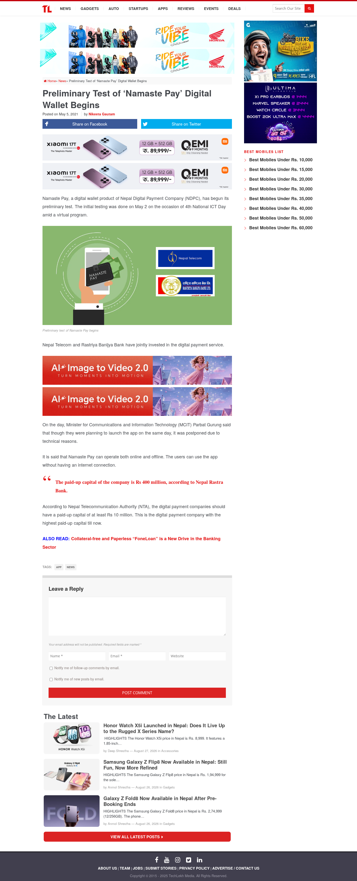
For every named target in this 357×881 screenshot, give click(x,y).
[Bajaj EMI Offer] (280, 80)
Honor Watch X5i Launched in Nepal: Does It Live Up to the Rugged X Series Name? (164, 728)
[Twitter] (188, 859)
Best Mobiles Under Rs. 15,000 (280, 169)
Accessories (170, 750)
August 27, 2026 (145, 750)
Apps (163, 8)
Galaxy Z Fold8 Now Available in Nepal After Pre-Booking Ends (160, 801)
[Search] (309, 8)
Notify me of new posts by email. (79, 678)
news (71, 567)
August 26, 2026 (147, 787)
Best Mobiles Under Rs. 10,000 (280, 159)
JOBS (138, 868)
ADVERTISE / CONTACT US (235, 868)
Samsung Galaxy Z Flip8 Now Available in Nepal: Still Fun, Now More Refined (165, 764)
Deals (234, 8)
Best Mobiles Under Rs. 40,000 (280, 208)
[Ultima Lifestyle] (280, 142)
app (58, 567)
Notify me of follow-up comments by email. (86, 667)
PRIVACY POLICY (194, 868)
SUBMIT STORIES (161, 868)
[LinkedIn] (199, 859)
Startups (138, 8)
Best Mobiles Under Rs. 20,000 (280, 179)
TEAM (125, 868)
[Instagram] (177, 859)
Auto (114, 8)
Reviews (186, 8)
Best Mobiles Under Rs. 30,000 (280, 189)
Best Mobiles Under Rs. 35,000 (280, 198)
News (65, 8)
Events (211, 8)
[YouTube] (166, 859)
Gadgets (90, 8)
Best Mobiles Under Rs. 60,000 (280, 227)
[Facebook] (156, 859)
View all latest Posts (136, 836)
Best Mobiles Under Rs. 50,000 (280, 218)
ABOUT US (107, 868)
